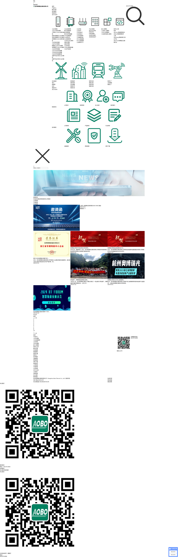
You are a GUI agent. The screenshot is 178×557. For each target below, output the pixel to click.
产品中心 (54, 8)
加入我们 (35, 375)
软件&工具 (36, 346)
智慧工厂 (35, 355)
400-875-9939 (3, 556)
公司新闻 (35, 200)
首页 (53, 6)
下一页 (35, 333)
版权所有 (67, 378)
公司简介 (35, 371)
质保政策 (35, 360)
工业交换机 (36, 338)
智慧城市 (35, 351)
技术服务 (54, 11)
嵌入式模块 (36, 345)
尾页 (34, 335)
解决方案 (54, 9)
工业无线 (35, 341)
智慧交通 (35, 353)
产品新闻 (35, 202)
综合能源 (35, 350)
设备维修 (35, 358)
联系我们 (35, 376)
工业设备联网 (36, 340)
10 (34, 330)
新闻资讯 (54, 13)
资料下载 (35, 361)
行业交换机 (36, 343)
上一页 (35, 318)
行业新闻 (35, 204)
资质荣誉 (35, 373)
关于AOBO (54, 14)
